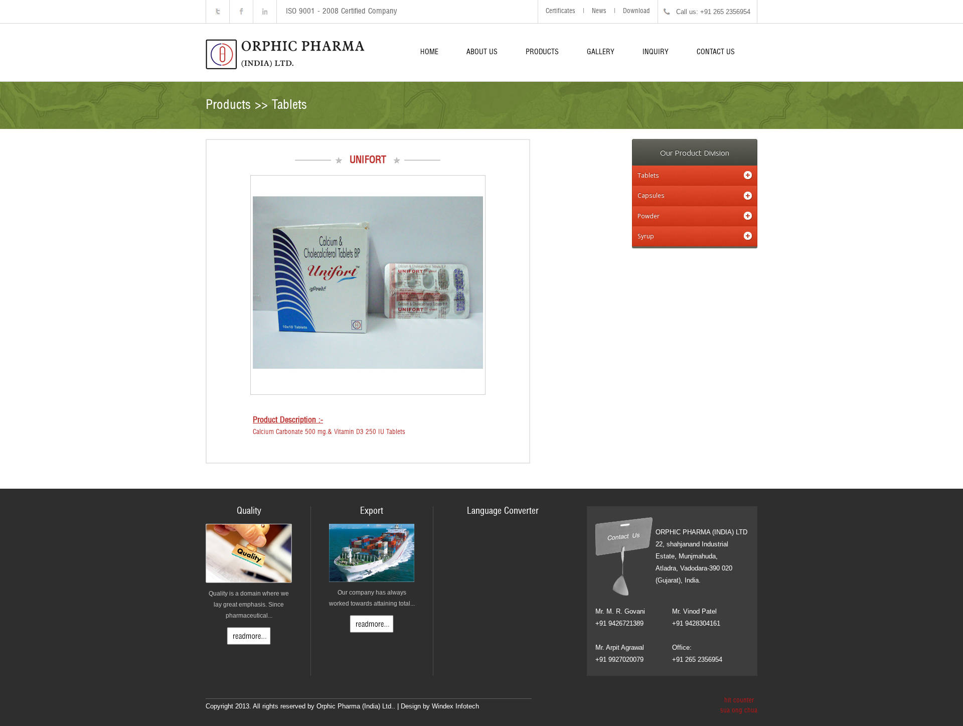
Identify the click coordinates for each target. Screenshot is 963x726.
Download (636, 11)
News (599, 11)
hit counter (739, 700)
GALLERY (600, 52)
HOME (429, 52)
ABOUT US (482, 52)
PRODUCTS (542, 52)
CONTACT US (716, 52)
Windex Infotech (455, 706)
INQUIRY (656, 52)
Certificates (560, 11)
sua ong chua (738, 710)
